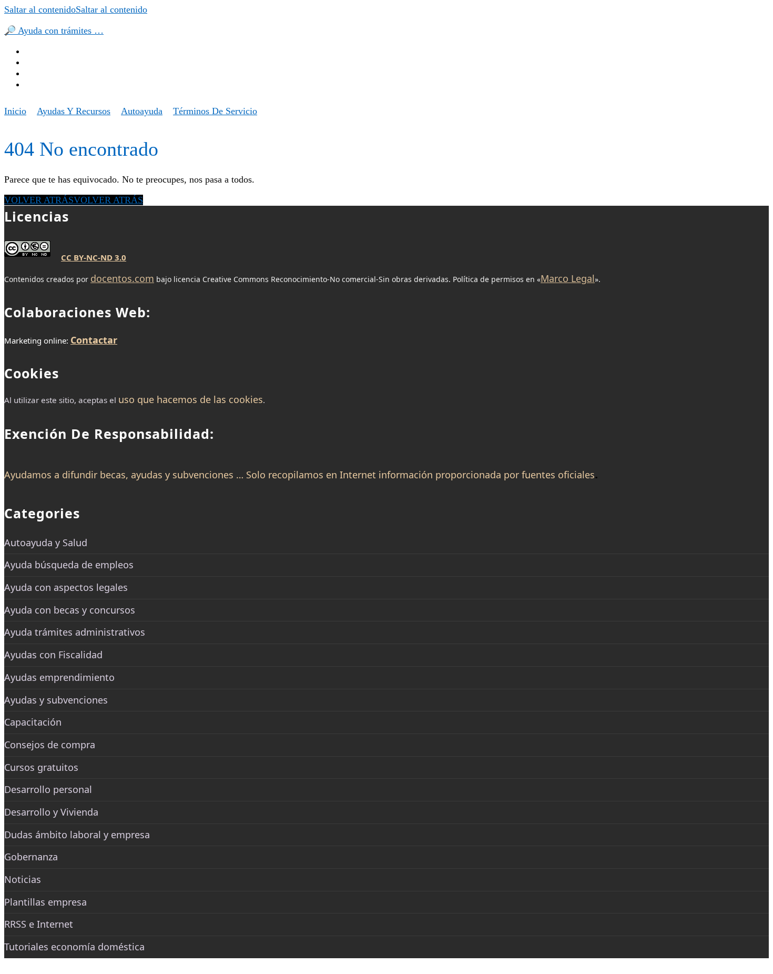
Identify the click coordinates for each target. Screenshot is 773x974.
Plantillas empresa (45, 902)
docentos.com (122, 278)
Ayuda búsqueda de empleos (69, 564)
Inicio (15, 111)
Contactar (93, 340)
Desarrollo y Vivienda (51, 812)
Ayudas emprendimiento (59, 677)
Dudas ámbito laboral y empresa (77, 834)
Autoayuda (141, 111)
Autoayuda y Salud (45, 542)
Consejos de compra (49, 744)
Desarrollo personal (48, 789)
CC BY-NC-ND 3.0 (93, 257)
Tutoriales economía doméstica (74, 946)
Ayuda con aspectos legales (66, 587)
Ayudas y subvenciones (56, 700)
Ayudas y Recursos (73, 111)
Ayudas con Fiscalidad (53, 654)
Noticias (22, 879)
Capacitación (33, 722)
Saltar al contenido (75, 9)
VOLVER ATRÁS (73, 200)
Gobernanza (31, 856)
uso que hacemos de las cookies (190, 399)
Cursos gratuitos (41, 767)
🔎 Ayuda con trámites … (54, 30)
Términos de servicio (215, 111)
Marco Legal (568, 278)
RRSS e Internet (38, 924)
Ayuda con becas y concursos (69, 610)
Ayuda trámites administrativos (74, 632)
